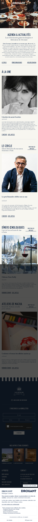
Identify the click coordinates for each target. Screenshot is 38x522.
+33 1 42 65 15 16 (26, 476)
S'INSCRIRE (19, 433)
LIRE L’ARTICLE (11, 134)
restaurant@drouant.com (26, 479)
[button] (35, 3)
